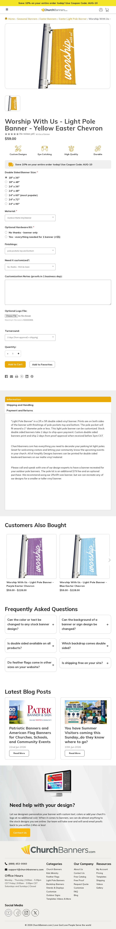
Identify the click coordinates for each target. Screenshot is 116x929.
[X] (21, 376)
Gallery (99, 887)
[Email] (11, 376)
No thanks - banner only (23, 232)
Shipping (100, 880)
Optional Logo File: (16, 310)
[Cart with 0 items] (107, 10)
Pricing (99, 873)
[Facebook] (6, 376)
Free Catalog (80, 876)
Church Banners (54, 869)
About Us (78, 869)
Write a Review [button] (43, 134)
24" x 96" (14, 203)
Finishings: (11, 244)
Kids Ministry (52, 873)
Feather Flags (52, 876)
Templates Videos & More (58, 898)
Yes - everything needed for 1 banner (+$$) (34, 236)
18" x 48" (14, 182)
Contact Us (20, 832)
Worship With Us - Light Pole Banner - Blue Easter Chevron (83, 584)
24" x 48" (14, 190)
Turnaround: (12, 330)
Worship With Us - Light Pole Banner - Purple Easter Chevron (30, 584)
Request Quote (81, 884)
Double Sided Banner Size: (21, 172)
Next (109, 561)
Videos (99, 884)
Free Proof (79, 880)
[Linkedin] (26, 376)
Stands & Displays (55, 887)
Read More (19, 753)
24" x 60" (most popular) (23, 195)
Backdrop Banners (55, 884)
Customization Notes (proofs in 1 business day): (33, 276)
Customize (51, 891)
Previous (7, 561)
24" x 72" (14, 199)
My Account (102, 869)
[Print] (16, 376)
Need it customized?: (17, 260)
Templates (101, 876)
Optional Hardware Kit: (19, 227)
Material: (11, 211)
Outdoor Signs (53, 895)
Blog (76, 895)
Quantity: (10, 346)
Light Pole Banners (55, 880)
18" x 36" (14, 177)
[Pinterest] (32, 376)
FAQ (76, 891)
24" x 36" (14, 186)
